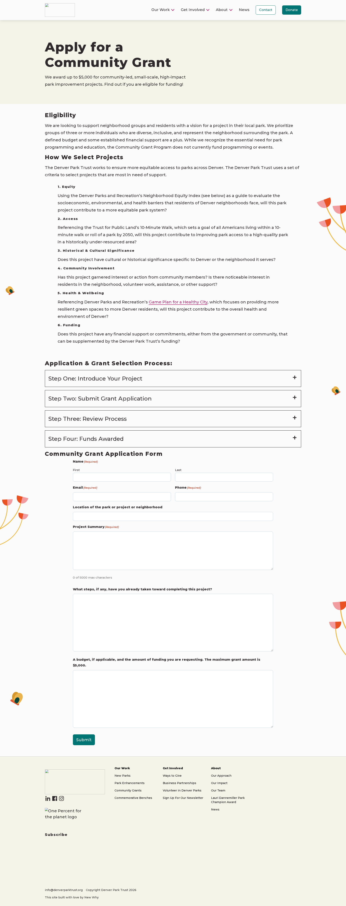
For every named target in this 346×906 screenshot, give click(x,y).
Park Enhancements (130, 783)
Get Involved (193, 10)
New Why (91, 897)
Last (178, 470)
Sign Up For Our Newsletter (183, 798)
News (244, 10)
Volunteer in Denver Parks (182, 790)
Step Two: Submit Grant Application (100, 398)
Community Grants (128, 790)
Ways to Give (172, 775)
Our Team (218, 790)
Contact (265, 10)
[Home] (60, 15)
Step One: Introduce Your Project (95, 378)
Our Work (160, 10)
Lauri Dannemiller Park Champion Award (228, 800)
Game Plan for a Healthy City (178, 302)
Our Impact (219, 783)
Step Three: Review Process (87, 418)
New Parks (123, 775)
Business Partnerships (179, 783)
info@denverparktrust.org (64, 890)
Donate (292, 10)
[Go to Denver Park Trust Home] (75, 792)
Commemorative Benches (133, 798)
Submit (84, 739)
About (222, 10)
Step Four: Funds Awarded (86, 438)
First (76, 470)
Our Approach (221, 775)
